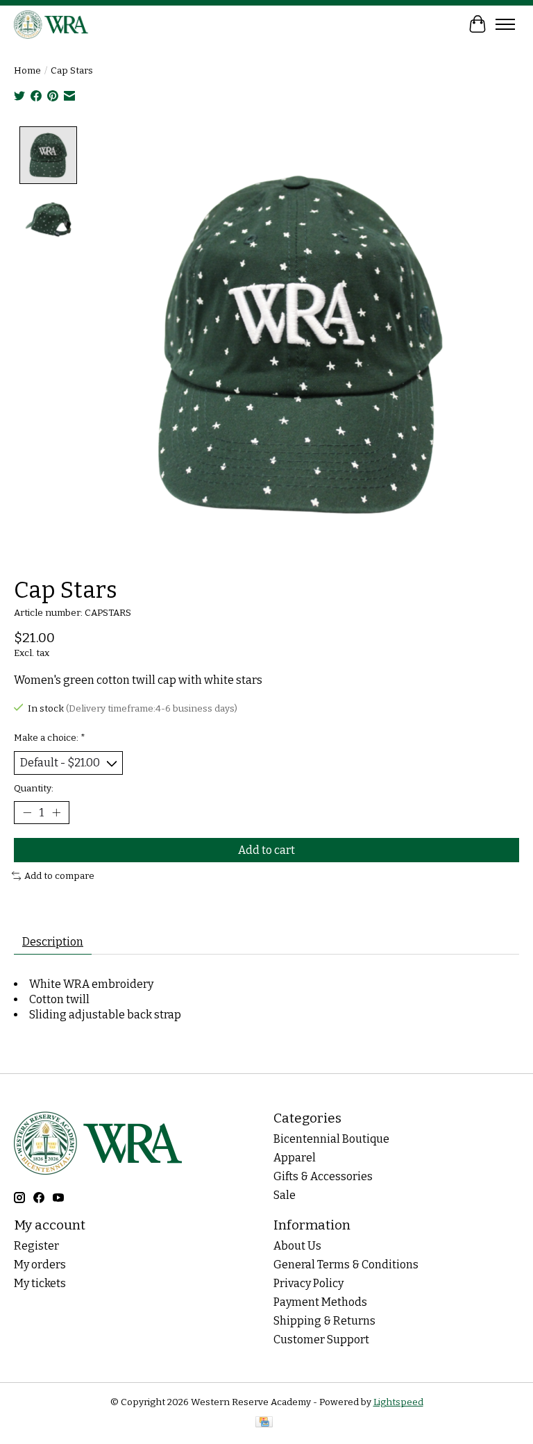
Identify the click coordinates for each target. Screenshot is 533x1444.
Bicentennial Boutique (331, 1138)
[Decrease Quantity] (27, 812)
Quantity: (33, 788)
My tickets (40, 1283)
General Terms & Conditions (345, 1264)
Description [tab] (52, 941)
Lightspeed (398, 1402)
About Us (297, 1245)
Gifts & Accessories (323, 1176)
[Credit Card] (264, 1423)
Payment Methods (320, 1302)
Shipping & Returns (324, 1320)
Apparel (294, 1157)
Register (36, 1245)
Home (27, 70)
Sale (284, 1195)
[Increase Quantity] (56, 812)
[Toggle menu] (505, 24)
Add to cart (266, 850)
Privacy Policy (308, 1283)
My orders (40, 1264)
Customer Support (321, 1339)
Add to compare (59, 876)
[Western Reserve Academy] (51, 24)
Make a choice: (49, 738)
